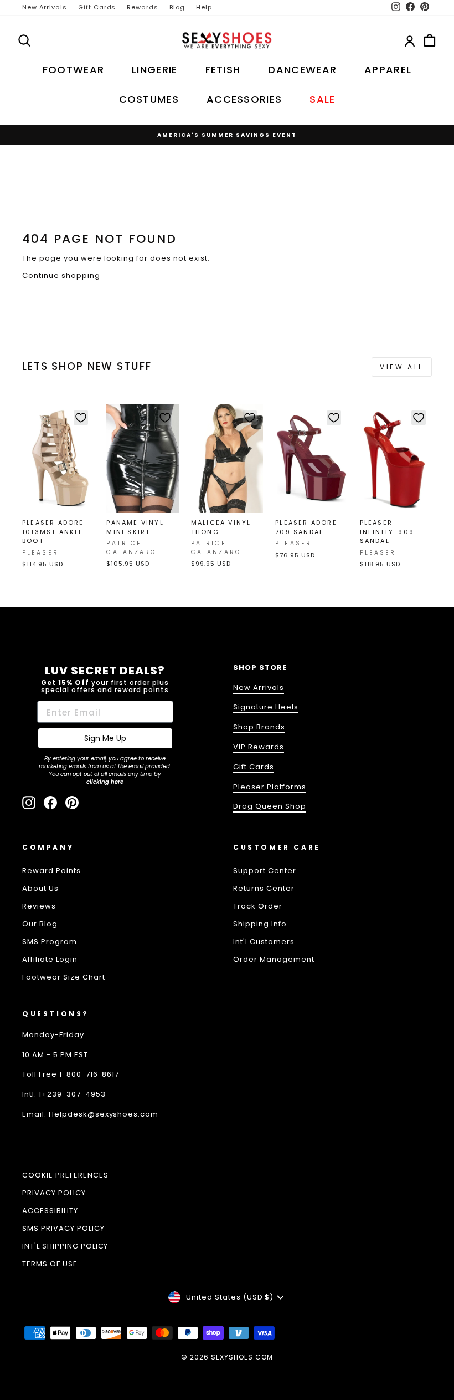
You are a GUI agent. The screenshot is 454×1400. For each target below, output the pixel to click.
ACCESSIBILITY (50, 1210)
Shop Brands (259, 727)
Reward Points (51, 870)
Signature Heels (265, 707)
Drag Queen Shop (269, 806)
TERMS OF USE (50, 1264)
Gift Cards (97, 7)
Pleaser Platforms (269, 787)
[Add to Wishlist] (81, 417)
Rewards (142, 7)
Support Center (264, 870)
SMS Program (49, 941)
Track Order (257, 906)
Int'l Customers (264, 941)
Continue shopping (61, 275)
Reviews (39, 906)
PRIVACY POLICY (54, 1193)
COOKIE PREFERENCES (65, 1175)
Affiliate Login (50, 959)
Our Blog (40, 924)
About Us (40, 888)
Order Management (273, 959)
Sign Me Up (105, 738)
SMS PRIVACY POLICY (63, 1228)
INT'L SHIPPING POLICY (65, 1246)
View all (402, 367)
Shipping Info (260, 924)
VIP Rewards (258, 747)
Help (204, 7)
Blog (177, 7)
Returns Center (264, 888)
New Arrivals (44, 7)
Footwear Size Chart (63, 977)
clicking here (104, 782)
